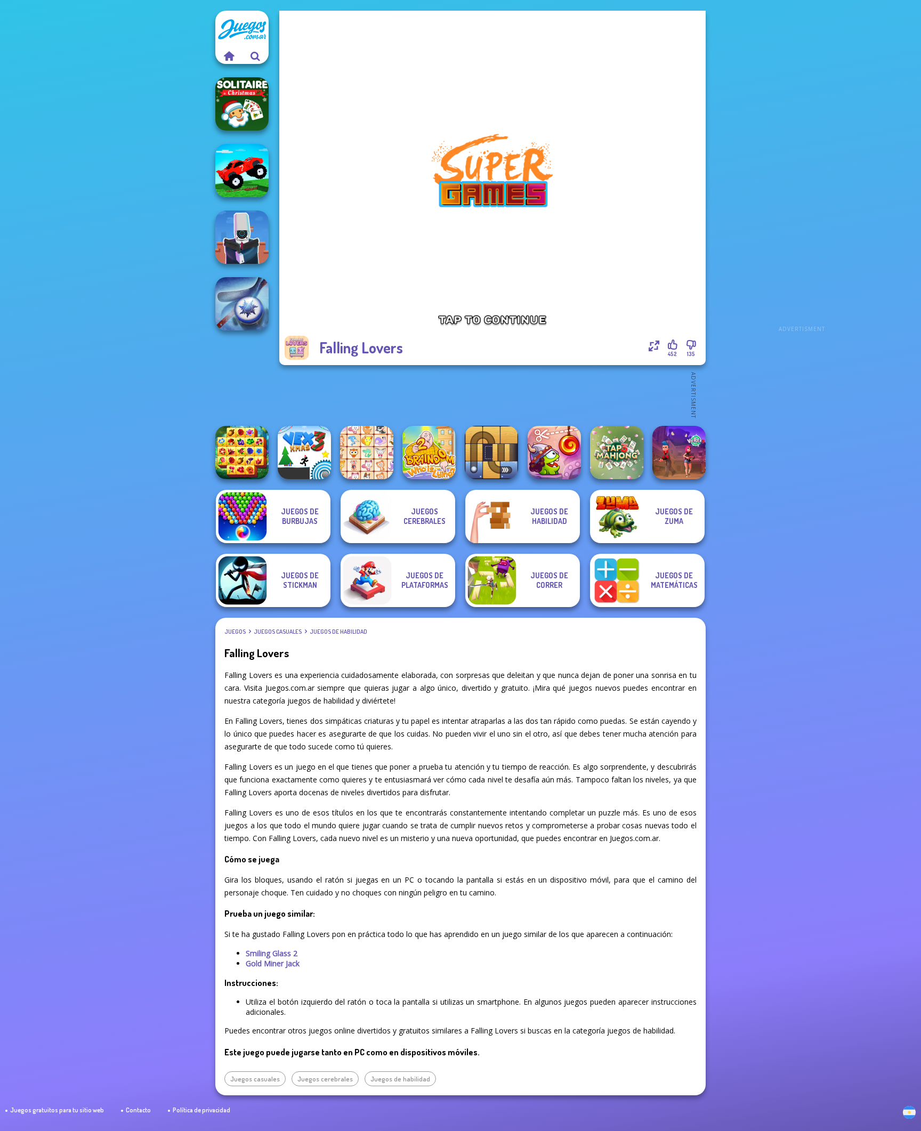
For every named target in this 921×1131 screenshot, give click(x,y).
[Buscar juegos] (255, 56)
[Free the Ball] (491, 452)
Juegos (235, 631)
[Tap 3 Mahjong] (616, 452)
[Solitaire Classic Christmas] (242, 104)
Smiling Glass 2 (271, 953)
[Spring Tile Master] (242, 452)
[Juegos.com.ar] (228, 56)
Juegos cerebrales (325, 1079)
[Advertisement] (802, 170)
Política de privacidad (201, 1110)
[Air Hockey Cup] (242, 303)
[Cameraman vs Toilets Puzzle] (242, 237)
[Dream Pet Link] (366, 452)
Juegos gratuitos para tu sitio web (57, 1110)
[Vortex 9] (679, 452)
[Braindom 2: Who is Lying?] (429, 452)
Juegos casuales (278, 631)
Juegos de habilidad (338, 631)
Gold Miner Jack (273, 963)
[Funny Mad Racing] (242, 170)
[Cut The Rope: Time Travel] (554, 452)
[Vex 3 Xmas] (304, 452)
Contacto (138, 1110)
